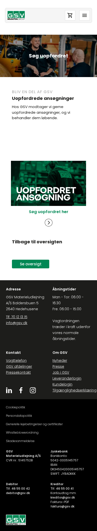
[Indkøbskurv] (70, 15)
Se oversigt (31, 264)
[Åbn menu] (84, 15)
